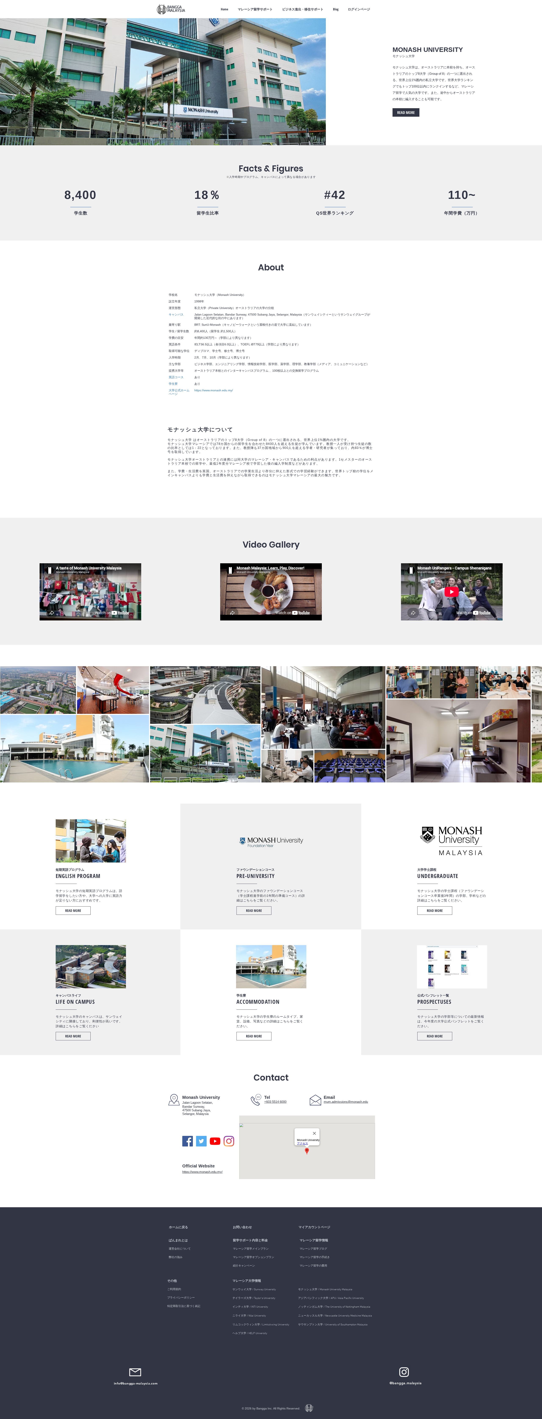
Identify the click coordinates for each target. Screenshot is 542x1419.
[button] (186, 1240)
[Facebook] (187, 1141)
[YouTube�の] (215, 1141)
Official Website (198, 1166)
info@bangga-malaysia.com (136, 1383)
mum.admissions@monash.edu (346, 1101)
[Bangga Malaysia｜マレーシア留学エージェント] (404, 1372)
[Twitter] (201, 1141)
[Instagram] (229, 1141)
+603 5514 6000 (275, 1101)
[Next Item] (534, 724)
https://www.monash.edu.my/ (202, 1172)
